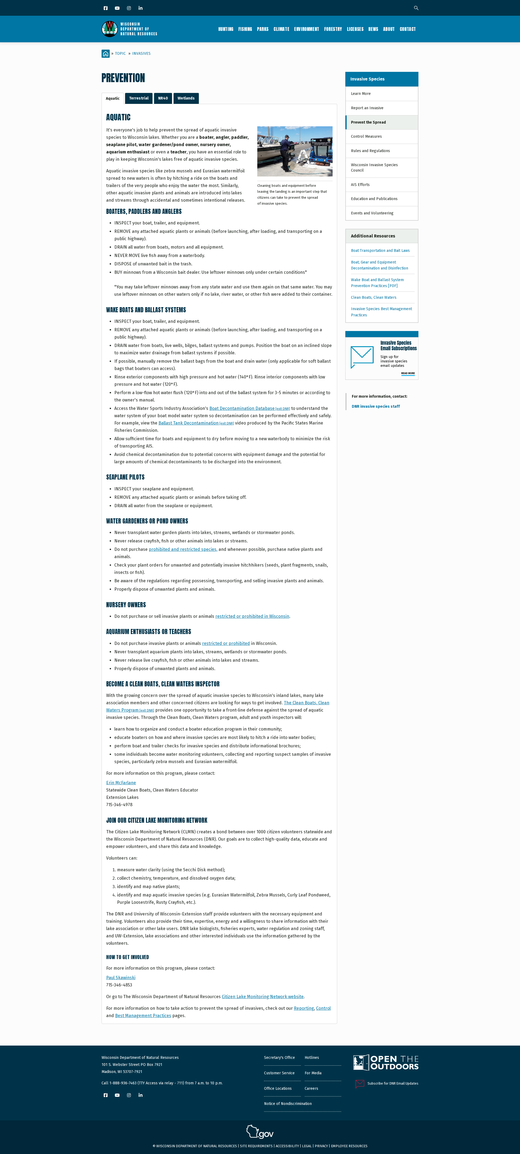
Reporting (304, 1008)
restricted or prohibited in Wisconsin (252, 616)
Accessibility (287, 1146)
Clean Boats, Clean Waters (373, 297)
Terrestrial (138, 98)
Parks (263, 29)
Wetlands (186, 98)
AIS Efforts (360, 184)
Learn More (361, 93)
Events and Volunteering (372, 213)
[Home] (129, 29)
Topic (120, 53)
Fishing (245, 29)
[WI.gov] (260, 1132)
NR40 (163, 98)
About (389, 29)
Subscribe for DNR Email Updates (393, 1083)
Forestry (333, 29)
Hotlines (312, 1057)
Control (323, 1008)
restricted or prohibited (226, 643)
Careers (311, 1088)
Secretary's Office (279, 1057)
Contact (408, 29)
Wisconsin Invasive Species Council (374, 168)
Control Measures (366, 136)
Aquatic (112, 98)
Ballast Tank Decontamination (196, 423)
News (373, 29)
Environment (306, 29)
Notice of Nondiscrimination (288, 1103)
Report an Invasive (367, 108)
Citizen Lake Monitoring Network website (263, 996)
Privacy (321, 1146)
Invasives (141, 53)
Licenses (355, 29)
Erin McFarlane (121, 782)
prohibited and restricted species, (183, 549)
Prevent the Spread (368, 122)
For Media (313, 1073)
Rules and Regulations (370, 151)
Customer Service (279, 1073)
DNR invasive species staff (376, 406)
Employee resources (349, 1146)
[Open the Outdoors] (385, 1063)
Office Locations (278, 1088)
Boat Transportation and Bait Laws (380, 250)
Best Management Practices (143, 1015)
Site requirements (256, 1146)
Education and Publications (374, 199)
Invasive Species (367, 79)
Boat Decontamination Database (249, 408)
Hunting (225, 29)
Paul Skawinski (120, 977)
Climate (281, 29)
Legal (307, 1146)
